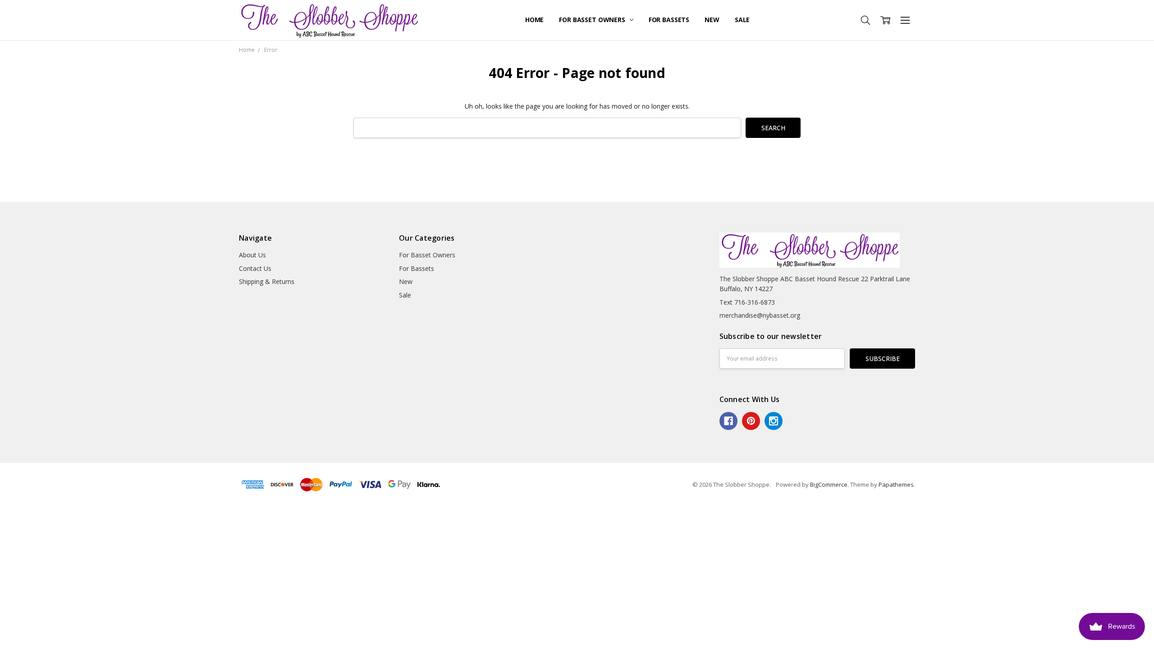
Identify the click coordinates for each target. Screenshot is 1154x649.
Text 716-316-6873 (747, 302)
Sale (742, 19)
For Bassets (669, 19)
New (712, 19)
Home (534, 19)
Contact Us (255, 268)
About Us (252, 255)
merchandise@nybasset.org (759, 315)
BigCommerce (828, 484)
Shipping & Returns (266, 281)
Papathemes (896, 484)
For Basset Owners (593, 19)
